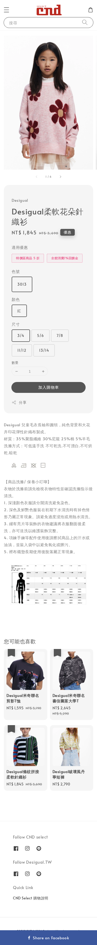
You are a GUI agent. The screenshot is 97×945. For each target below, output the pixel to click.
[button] (6, 10)
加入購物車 (48, 387)
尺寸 (16, 324)
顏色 (16, 299)
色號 (16, 271)
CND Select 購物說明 (30, 898)
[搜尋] (85, 22)
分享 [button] (22, 402)
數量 (15, 362)
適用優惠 (20, 247)
